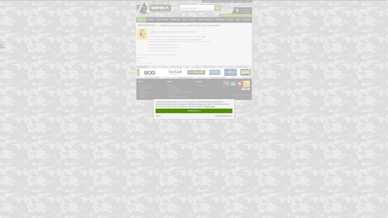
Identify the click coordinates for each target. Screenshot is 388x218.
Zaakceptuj (194, 111)
